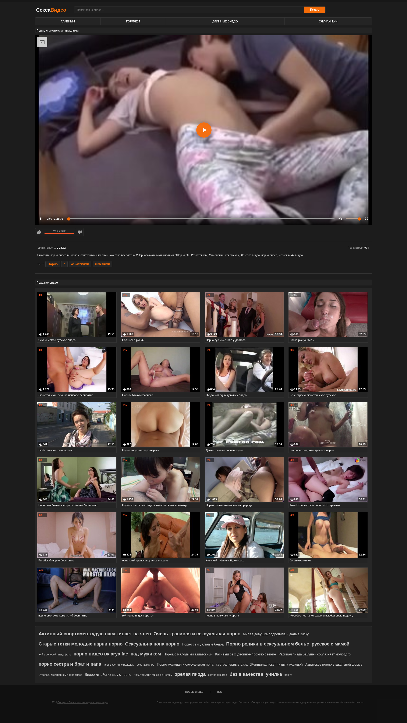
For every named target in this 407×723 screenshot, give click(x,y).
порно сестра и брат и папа (70, 664)
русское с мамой (331, 644)
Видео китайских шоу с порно (108, 674)
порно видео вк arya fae (101, 654)
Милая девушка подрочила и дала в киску (276, 634)
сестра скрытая (217, 674)
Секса (51, 10)
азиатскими (80, 264)
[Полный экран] (366, 219)
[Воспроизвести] (204, 130)
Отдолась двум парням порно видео (60, 674)
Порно (53, 264)
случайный (328, 21)
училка (274, 674)
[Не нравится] (80, 232)
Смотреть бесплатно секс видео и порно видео (82, 702)
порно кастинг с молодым (119, 664)
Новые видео (194, 692)
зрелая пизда (190, 674)
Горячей (133, 21)
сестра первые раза (232, 664)
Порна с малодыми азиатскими (188, 654)
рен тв (288, 674)
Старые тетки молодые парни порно (81, 644)
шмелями (102, 264)
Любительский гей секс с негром (153, 674)
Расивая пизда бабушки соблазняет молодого (315, 654)
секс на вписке (145, 664)
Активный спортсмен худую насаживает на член (95, 633)
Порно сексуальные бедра (203, 644)
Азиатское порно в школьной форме (333, 664)
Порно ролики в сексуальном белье (267, 644)
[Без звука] (340, 219)
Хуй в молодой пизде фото (55, 654)
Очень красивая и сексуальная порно (196, 633)
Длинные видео (225, 21)
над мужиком (146, 654)
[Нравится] (39, 232)
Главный (68, 21)
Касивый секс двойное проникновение (245, 654)
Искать (314, 9)
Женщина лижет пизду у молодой (276, 664)
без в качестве (246, 674)
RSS (219, 692)
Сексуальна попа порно (152, 644)
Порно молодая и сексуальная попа (185, 664)
